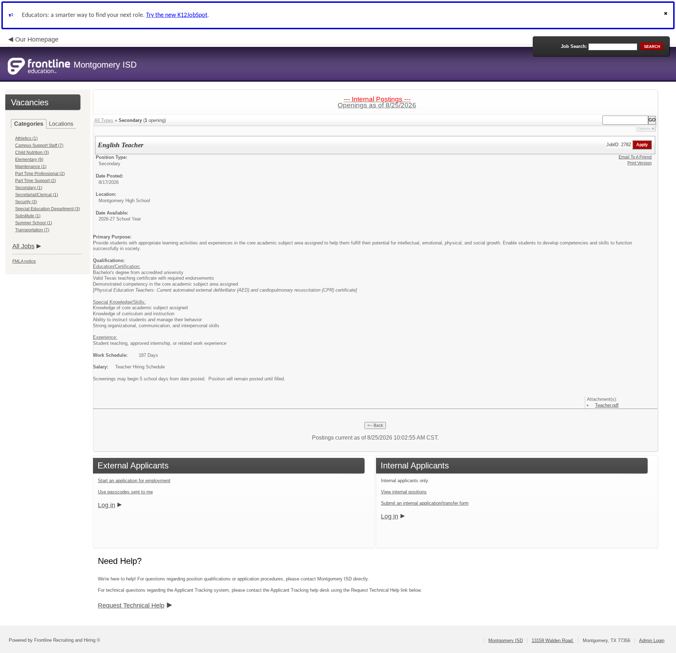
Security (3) (26, 201)
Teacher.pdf (607, 405)
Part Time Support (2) (35, 180)
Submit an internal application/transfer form (425, 503)
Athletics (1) (26, 138)
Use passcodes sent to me (125, 492)
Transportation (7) (32, 230)
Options (644, 128)
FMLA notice (24, 261)
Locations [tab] (61, 124)
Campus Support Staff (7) (39, 145)
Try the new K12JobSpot (176, 15)
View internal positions (404, 492)
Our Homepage (36, 39)
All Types (103, 120)
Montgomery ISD (505, 640)
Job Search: (574, 46)
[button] (666, 15)
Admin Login (651, 640)
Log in (106, 505)
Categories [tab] (28, 124)
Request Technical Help (131, 605)
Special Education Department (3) (47, 208)
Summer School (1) (33, 222)
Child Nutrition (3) (32, 152)
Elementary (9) (29, 159)
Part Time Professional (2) (40, 173)
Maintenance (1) (30, 166)
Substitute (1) (27, 215)
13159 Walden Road (553, 640)
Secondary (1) (28, 187)
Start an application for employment (134, 480)
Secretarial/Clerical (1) (36, 194)
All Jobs (23, 246)
